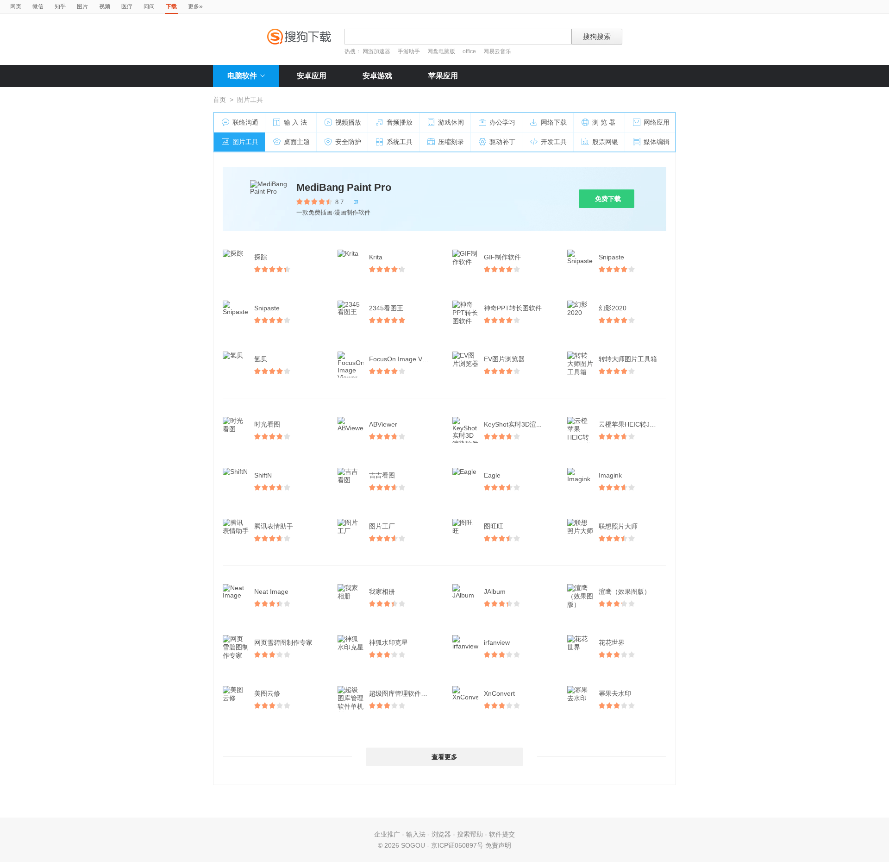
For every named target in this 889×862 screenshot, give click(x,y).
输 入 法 (295, 122)
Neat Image (271, 591)
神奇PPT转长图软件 (513, 308)
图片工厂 (382, 526)
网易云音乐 (497, 51)
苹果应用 (443, 76)
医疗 (126, 6)
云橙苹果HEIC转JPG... (631, 424)
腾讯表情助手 (273, 526)
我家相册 (382, 591)
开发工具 (554, 141)
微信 (38, 6)
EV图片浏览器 (504, 359)
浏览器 (441, 834)
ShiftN (263, 475)
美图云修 (267, 693)
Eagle (492, 475)
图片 (82, 6)
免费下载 (608, 198)
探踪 (260, 257)
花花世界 (612, 642)
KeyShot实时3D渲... (513, 424)
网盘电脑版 (441, 51)
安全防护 (348, 141)
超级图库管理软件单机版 (403, 693)
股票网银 (605, 141)
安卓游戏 (377, 76)
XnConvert (499, 693)
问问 (149, 6)
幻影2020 (612, 308)
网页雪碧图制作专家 (283, 642)
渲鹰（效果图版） (625, 591)
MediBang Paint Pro (343, 187)
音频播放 (400, 122)
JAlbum (495, 591)
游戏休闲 (451, 122)
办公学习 (502, 122)
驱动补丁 (502, 141)
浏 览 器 (603, 122)
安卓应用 (311, 76)
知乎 (60, 6)
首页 (219, 99)
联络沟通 (245, 122)
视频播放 (348, 122)
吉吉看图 (382, 475)
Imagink (610, 475)
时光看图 (267, 424)
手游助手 (409, 51)
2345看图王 (386, 308)
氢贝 (260, 359)
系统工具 (400, 141)
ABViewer (383, 424)
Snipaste (611, 257)
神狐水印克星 (388, 642)
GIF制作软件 (502, 257)
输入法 (416, 834)
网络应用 (657, 122)
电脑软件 (242, 76)
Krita (375, 257)
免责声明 (498, 845)
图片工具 (245, 141)
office (470, 51)
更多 (195, 6)
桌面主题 (297, 141)
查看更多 (444, 757)
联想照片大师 (618, 526)
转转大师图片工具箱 (628, 359)
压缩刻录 (451, 141)
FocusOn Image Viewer (403, 359)
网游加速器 (376, 51)
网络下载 (554, 122)
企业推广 (387, 834)
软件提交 (502, 834)
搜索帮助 (470, 834)
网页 (15, 6)
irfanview (497, 642)
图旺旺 (493, 526)
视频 (104, 6)
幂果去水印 (615, 693)
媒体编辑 (657, 141)
